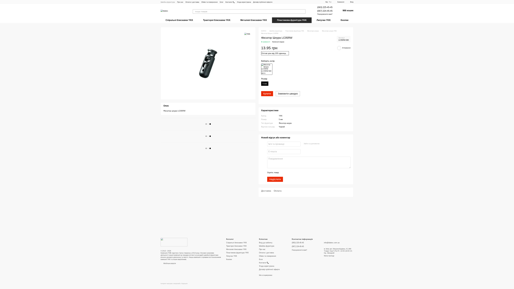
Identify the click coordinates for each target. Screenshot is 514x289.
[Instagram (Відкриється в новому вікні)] (279, 2)
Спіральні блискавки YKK (179, 20)
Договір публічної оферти (262, 2)
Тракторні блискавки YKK (216, 20)
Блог (221, 2)
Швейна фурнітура (168, 2)
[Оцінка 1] (283, 172)
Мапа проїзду (329, 256)
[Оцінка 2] (287, 172)
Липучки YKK (324, 20)
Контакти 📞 (230, 2)
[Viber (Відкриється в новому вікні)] (286, 2)
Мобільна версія (169, 263)
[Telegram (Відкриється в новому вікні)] (282, 2)
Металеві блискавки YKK (253, 20)
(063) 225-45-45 (324, 7)
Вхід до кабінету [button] (265, 243)
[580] (266, 69)
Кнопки (344, 20)
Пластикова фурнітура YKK (292, 20)
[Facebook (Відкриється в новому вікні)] (276, 2)
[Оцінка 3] (292, 172)
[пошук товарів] (303, 11)
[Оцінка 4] (296, 172)
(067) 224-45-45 (324, 11)
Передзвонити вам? (324, 14)
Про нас (180, 2)
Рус (330, 2)
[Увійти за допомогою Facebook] (322, 143)
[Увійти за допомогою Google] (326, 143)
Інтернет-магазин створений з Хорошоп (174, 283)
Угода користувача (244, 2)
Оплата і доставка (192, 2)
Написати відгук (278, 42)
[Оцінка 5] (300, 172)
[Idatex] (174, 242)
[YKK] (247, 34)
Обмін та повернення (209, 2)
